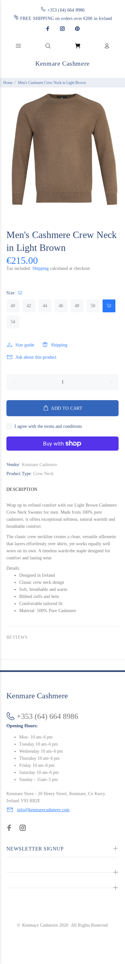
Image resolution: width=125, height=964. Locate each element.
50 (93, 305)
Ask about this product (35, 357)
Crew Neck (43, 473)
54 (13, 321)
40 (13, 305)
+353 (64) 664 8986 (66, 10)
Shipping (40, 268)
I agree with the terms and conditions (48, 426)
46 (61, 305)
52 (109, 305)
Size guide (24, 345)
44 (45, 305)
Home (8, 82)
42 (29, 305)
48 (77, 305)
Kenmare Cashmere (39, 464)
